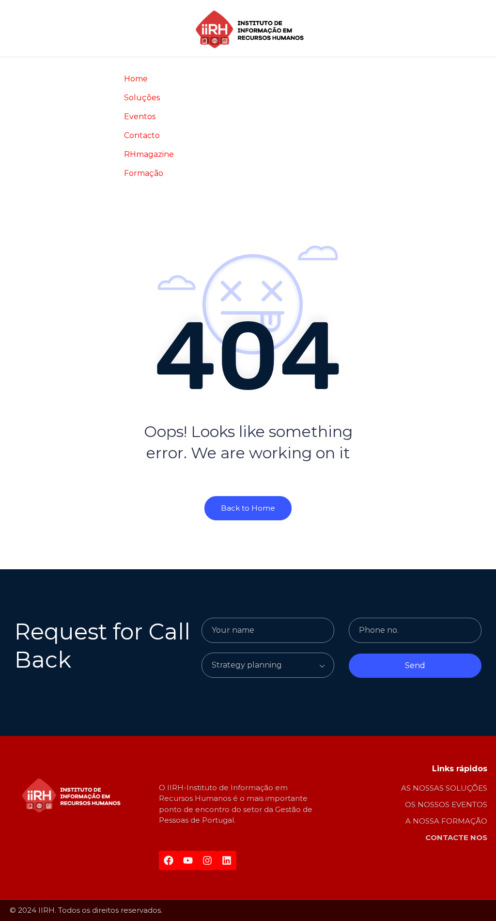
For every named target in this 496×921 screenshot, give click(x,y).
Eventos (139, 116)
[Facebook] (168, 860)
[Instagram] (207, 860)
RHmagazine (149, 154)
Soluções (142, 97)
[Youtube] (188, 860)
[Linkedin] (226, 860)
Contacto (142, 135)
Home (136, 78)
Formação (143, 173)
